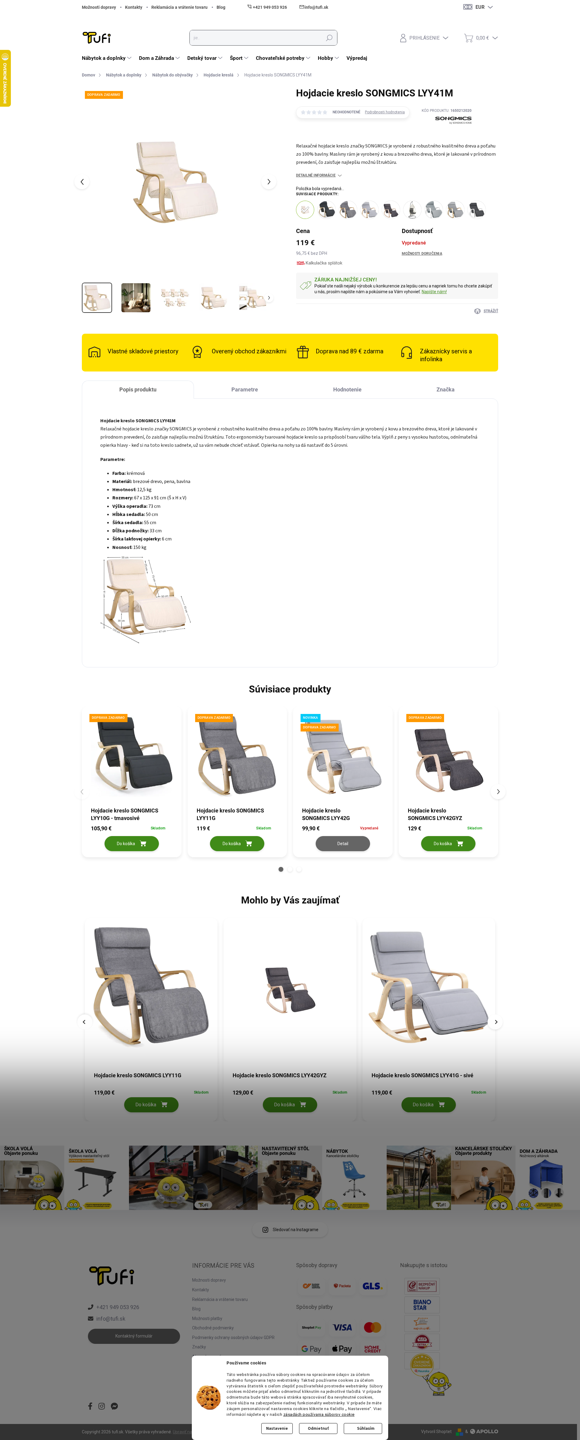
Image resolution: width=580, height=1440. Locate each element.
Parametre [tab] (244, 389)
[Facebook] (90, 1406)
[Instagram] (101, 1406)
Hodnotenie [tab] (347, 389)
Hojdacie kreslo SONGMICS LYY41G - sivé (422, 1075)
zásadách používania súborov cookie (319, 1414)
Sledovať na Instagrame (295, 1229)
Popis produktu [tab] (137, 389)
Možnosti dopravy (99, 7)
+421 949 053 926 (117, 1307)
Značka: (446, 134)
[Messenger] (114, 1406)
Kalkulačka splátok (324, 263)
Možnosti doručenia (422, 253)
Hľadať (329, 37)
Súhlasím (366, 1428)
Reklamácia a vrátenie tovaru (179, 7)
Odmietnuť (318, 1428)
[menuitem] (107, 58)
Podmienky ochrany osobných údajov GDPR (233, 1337)
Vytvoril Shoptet (436, 1431)
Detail (342, 843)
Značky (199, 1346)
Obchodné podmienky (213, 1327)
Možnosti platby (207, 1318)
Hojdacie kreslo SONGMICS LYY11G (137, 1075)
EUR (480, 7)
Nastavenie (277, 1428)
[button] (280, 869)
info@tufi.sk (110, 1318)
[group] (151, 1018)
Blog (221, 7)
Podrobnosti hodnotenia (385, 112)
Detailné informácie (316, 175)
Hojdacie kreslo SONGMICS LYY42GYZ (280, 1075)
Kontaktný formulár (134, 1336)
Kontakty (133, 7)
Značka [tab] (446, 389)
